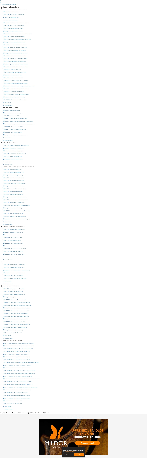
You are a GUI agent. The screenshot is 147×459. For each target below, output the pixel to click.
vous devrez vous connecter (79, 417)
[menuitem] (0, 2)
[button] (0, 1)
